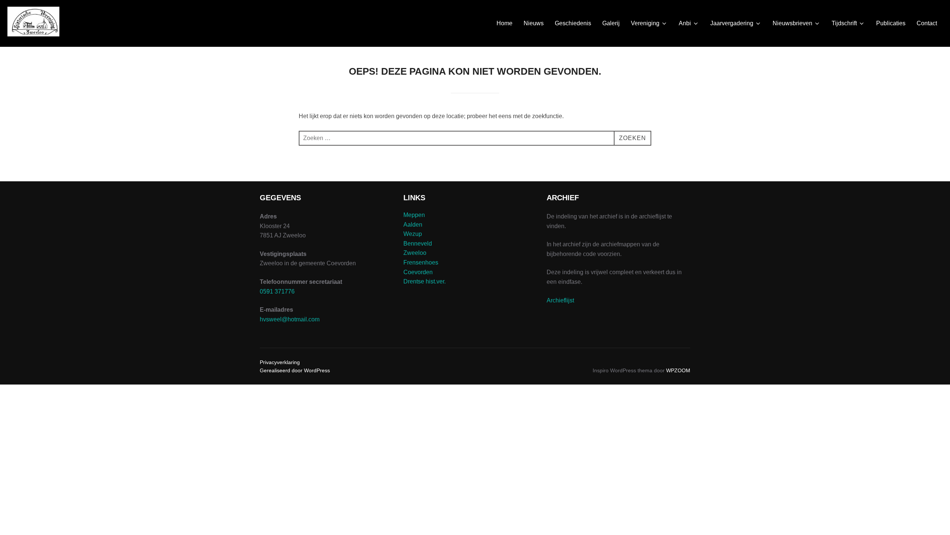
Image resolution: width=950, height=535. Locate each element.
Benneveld (417, 243)
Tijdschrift (844, 23)
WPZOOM (678, 370)
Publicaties (890, 23)
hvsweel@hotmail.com (290, 319)
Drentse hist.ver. (424, 281)
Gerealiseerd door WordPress (295, 370)
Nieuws (534, 23)
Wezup (412, 234)
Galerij (611, 23)
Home (504, 23)
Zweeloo (414, 253)
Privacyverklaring (280, 362)
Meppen (414, 215)
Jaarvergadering (731, 23)
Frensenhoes (420, 262)
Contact (927, 23)
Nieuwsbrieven (792, 23)
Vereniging (645, 23)
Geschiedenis (573, 23)
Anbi (685, 23)
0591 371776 (277, 291)
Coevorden (418, 272)
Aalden (412, 224)
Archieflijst (560, 300)
